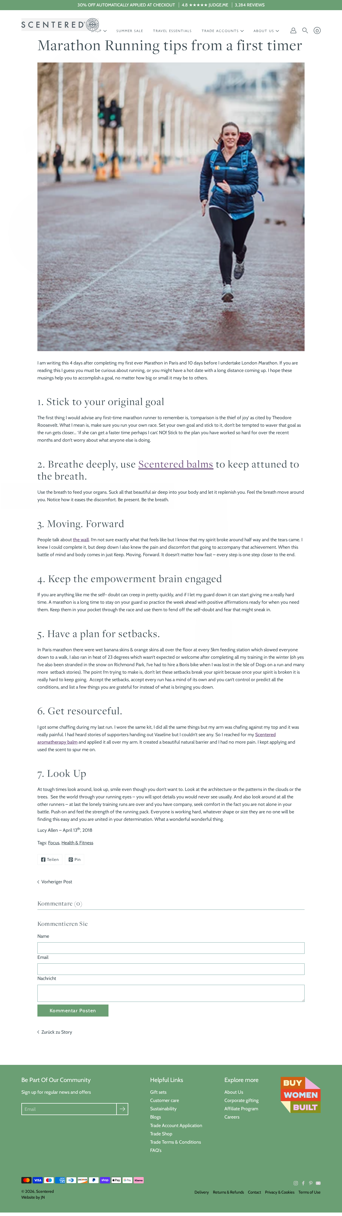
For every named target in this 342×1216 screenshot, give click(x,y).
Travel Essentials (172, 31)
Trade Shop (161, 1133)
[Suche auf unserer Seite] (305, 30)
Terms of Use (309, 1192)
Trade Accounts (220, 31)
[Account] (293, 30)
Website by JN (33, 1197)
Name (43, 936)
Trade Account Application (176, 1125)
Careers (231, 1117)
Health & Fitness (77, 842)
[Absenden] (122, 1109)
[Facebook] (303, 1183)
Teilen (53, 859)
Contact (254, 1192)
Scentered (45, 1191)
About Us (233, 1092)
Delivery (202, 1192)
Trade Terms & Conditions (175, 1142)
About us (264, 31)
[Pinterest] (310, 1183)
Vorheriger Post (56, 881)
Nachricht (46, 978)
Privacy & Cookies (279, 1192)
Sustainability (163, 1108)
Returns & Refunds (228, 1192)
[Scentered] (60, 24)
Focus (53, 842)
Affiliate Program (241, 1108)
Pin (78, 859)
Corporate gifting (241, 1100)
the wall (81, 539)
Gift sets (158, 1092)
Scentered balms (175, 464)
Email (42, 957)
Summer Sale (129, 31)
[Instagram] (295, 1183)
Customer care (164, 1100)
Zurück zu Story (56, 1032)
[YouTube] (318, 1183)
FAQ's (155, 1150)
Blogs (155, 1117)
